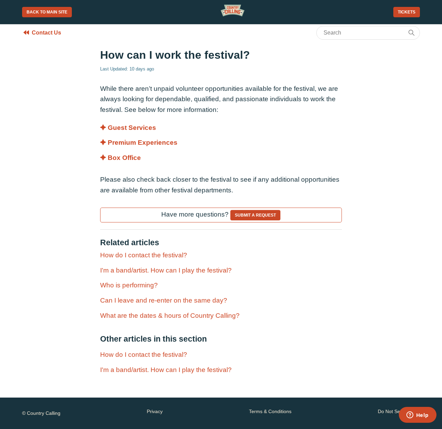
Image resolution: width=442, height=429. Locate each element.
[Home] (232, 14)
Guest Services (132, 127)
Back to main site (47, 12)
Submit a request (255, 215)
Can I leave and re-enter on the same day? (163, 300)
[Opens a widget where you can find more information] (417, 415)
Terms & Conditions (270, 411)
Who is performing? (129, 285)
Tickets (406, 12)
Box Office (124, 157)
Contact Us (46, 33)
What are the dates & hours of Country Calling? (170, 315)
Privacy (155, 411)
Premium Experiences (142, 142)
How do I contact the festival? (143, 255)
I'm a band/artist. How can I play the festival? (166, 270)
